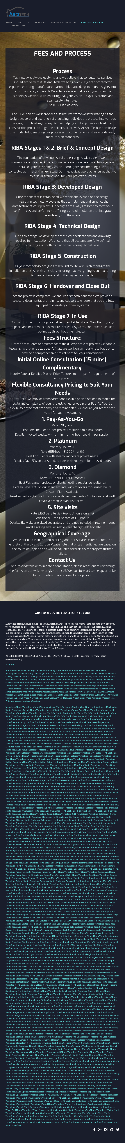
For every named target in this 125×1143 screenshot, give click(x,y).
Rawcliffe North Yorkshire (41, 862)
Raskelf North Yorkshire (82, 856)
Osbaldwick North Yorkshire (55, 820)
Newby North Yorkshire (27, 774)
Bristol (104, 670)
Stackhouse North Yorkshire (73, 984)
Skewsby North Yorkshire (97, 948)
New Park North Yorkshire (87, 765)
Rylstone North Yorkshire (41, 896)
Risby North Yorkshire (77, 875)
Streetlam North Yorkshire (51, 1009)
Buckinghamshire (14, 673)
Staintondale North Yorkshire (19, 991)
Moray (24, 688)
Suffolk (98, 694)
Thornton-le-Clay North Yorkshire (44, 1061)
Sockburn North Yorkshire (90, 963)
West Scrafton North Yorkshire (61, 1122)
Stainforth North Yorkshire (44, 988)
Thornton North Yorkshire (101, 1055)
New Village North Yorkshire (64, 768)
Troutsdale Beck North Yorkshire (21, 1085)
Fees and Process (92, 22)
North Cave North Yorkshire (62, 789)
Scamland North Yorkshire (18, 911)
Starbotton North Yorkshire (18, 997)
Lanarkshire (11, 685)
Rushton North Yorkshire (28, 893)
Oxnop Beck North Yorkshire (72, 832)
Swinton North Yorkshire (44, 1030)
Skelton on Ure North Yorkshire (45, 948)
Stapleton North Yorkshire (50, 994)
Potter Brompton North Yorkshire (52, 850)
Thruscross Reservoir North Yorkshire (68, 1073)
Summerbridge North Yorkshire (21, 1015)
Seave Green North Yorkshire (64, 923)
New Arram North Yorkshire (83, 762)
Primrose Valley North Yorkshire (57, 853)
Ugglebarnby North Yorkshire (19, 1088)
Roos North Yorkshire (16, 884)
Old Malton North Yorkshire (55, 817)
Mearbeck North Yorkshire (29, 719)
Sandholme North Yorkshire (84, 902)
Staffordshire (80, 694)
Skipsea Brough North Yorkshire (37, 951)
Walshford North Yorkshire (89, 1100)
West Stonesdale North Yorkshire (92, 1122)
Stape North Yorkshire (26, 994)
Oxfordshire (36, 691)
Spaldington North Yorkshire (29, 978)
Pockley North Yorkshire (104, 844)
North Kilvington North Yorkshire (95, 798)
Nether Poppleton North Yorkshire (22, 762)
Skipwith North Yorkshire (40, 954)
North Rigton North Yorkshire (73, 801)
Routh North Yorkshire (52, 887)
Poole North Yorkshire (106, 847)
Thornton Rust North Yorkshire (20, 1058)
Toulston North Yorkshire (79, 1079)
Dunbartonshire (100, 676)
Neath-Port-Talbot (37, 688)
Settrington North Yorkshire (97, 930)
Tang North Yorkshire (89, 1033)
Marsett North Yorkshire (58, 710)
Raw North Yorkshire (99, 859)
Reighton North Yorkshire (50, 865)
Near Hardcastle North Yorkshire (67, 759)
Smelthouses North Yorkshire (45, 960)
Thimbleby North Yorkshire (29, 1042)
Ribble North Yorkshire (103, 865)
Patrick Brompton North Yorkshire (69, 838)
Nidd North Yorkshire (97, 786)
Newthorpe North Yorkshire (48, 780)
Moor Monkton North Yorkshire (52, 746)
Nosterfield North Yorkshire (29, 807)
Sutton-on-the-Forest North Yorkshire (40, 1021)
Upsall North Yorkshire (27, 1094)
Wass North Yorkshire (104, 1107)
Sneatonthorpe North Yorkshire (61, 963)
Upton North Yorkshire (50, 1094)
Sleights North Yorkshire (102, 957)
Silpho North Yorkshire (63, 942)
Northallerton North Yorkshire (20, 804)
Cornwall (17, 676)
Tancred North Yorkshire (41, 1033)
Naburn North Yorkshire (50, 755)
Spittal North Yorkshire (27, 981)
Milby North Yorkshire (27, 737)
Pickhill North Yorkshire (27, 844)
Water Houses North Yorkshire (47, 1110)
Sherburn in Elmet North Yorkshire (92, 936)
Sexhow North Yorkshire (59, 933)
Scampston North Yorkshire (45, 911)
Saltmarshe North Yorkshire (66, 899)
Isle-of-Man (86, 682)
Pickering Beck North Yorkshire (79, 841)
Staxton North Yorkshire (93, 997)
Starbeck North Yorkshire (101, 994)
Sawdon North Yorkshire (77, 905)
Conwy (8, 676)
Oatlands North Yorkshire (58, 813)
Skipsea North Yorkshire (66, 951)
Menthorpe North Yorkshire (29, 725)
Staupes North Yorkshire (44, 997)
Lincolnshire (50, 685)
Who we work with (63, 22)
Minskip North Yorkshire (17, 740)
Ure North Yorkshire (97, 1094)
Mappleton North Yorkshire (18, 707)
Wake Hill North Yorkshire (29, 1097)
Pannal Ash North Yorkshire (94, 835)
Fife (82, 679)
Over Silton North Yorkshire (72, 829)
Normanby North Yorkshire (35, 789)
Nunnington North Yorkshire (35, 810)
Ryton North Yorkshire (89, 896)
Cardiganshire (64, 673)
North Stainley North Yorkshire (103, 801)
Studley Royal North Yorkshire (50, 1012)
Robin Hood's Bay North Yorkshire (84, 878)
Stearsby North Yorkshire (28, 1000)
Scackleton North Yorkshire (42, 908)
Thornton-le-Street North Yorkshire (33, 1064)
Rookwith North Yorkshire (79, 881)
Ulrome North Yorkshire (98, 1088)
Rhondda (102, 691)
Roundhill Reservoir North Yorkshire (23, 887)
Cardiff (53, 673)
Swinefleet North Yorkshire (67, 1027)
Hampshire (36, 682)
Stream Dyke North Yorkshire (80, 1006)
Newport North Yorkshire (70, 777)
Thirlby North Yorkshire (85, 1042)
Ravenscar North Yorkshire (18, 859)
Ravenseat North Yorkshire (45, 859)
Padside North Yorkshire (40, 835)
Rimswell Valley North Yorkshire (58, 871)
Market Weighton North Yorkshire (89, 707)
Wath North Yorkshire (73, 1110)
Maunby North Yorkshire (85, 716)
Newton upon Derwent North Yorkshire (69, 783)
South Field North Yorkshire (61, 969)
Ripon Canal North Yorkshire (29, 875)
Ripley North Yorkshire (86, 871)
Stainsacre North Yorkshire (71, 988)
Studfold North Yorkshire (102, 1009)
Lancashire (23, 685)
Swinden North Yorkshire (17, 1027)
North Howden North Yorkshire (63, 798)
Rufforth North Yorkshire (85, 890)
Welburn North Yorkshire (52, 1116)
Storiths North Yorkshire (27, 1006)
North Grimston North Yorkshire (31, 798)
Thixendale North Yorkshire (68, 1046)
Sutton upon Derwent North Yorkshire (83, 1018)
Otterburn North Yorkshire (86, 823)
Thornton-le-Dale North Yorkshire (78, 1061)
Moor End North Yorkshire (74, 743)
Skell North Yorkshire (103, 945)
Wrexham (36, 701)
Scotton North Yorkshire (58, 917)
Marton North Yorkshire (27, 713)
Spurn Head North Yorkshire (45, 984)
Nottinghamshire (13, 691)
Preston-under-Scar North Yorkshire (23, 853)
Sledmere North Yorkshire (77, 957)
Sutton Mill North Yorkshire (29, 1018)
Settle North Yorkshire (40, 930)
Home (8, 22)
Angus (33, 670)
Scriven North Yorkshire (27, 920)
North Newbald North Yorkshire (42, 801)
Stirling (90, 694)
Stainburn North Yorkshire (18, 988)
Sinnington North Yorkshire (29, 945)
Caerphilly (28, 673)
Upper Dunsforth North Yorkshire (38, 1091)
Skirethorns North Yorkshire (68, 954)
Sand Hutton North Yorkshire (56, 902)
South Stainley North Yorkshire (31, 975)
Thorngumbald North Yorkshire (61, 1052)
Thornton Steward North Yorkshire (53, 1058)
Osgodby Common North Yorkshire (86, 820)
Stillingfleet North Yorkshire (54, 1000)
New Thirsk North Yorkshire (36, 768)
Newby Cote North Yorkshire (91, 771)
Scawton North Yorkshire (58, 914)
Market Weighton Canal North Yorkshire (52, 707)
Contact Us (18, 25)
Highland (75, 682)
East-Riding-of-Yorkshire (38, 679)
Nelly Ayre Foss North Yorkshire (99, 759)
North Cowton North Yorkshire (37, 792)
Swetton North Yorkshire (77, 1024)
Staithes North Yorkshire (46, 991)
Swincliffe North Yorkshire (102, 1024)
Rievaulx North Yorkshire (90, 868)
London (60, 685)
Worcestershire (22, 701)
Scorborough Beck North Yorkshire (88, 914)
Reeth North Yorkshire (27, 865)
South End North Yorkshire (35, 969)
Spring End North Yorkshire (77, 981)
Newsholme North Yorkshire (19, 780)
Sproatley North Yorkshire (104, 981)
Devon (58, 676)
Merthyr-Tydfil (95, 685)
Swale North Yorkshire (27, 1024)
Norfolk (59, 688)
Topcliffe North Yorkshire (53, 1079)
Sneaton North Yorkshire (34, 963)
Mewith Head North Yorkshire (58, 725)
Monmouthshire (13, 688)
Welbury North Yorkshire (77, 1116)
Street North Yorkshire (27, 1009)
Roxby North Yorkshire (100, 887)
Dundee (111, 676)
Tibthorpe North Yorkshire (35, 1076)
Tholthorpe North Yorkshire (95, 1046)
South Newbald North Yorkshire (77, 972)
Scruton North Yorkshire (52, 920)
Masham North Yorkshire (34, 716)
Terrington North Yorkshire (58, 1036)
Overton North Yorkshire (99, 829)
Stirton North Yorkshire (106, 1000)
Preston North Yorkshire (103, 850)
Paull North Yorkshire (53, 841)
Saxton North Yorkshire (16, 908)
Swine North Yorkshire (42, 1027)
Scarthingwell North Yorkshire (30, 914)
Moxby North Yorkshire (58, 749)
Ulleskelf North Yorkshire (73, 1088)
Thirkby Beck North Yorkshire (58, 1042)
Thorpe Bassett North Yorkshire (66, 1064)
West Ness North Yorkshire (79, 1119)
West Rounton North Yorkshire (30, 1122)
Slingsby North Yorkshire (17, 960)
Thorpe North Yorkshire (17, 1067)
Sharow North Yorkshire (84, 933)
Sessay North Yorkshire (17, 930)
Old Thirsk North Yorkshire (82, 817)
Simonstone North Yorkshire (89, 942)
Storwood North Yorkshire (53, 1006)
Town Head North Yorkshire (19, 1082)
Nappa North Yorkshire (100, 755)
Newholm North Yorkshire (18, 777)
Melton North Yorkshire (53, 722)
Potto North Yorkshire (79, 850)
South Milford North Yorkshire (47, 972)
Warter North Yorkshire (76, 1104)
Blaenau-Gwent (93, 670)
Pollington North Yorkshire (81, 847)
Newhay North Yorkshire (106, 774)
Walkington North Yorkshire (29, 1100)
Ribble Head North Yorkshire (78, 865)
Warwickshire (36, 697)
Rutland (110, 691)
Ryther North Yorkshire (65, 896)
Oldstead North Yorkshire (28, 820)
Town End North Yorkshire (105, 1079)
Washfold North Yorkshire (80, 1107)
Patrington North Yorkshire (29, 841)
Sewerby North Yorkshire (34, 933)
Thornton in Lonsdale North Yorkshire (70, 1055)
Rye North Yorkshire (105, 893)
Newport (50, 688)
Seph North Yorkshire (104, 926)
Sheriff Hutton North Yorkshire (37, 939)
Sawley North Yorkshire (101, 905)
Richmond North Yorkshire (64, 868)
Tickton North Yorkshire (60, 1076)
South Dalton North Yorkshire (91, 966)
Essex (77, 679)
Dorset (65, 676)
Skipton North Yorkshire (90, 951)
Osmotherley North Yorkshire (30, 823)
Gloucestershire (13, 682)
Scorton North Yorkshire (34, 917)
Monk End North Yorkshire (99, 740)
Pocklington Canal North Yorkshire (22, 847)
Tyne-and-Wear (21, 697)
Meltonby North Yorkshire (78, 722)
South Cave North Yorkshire (35, 966)
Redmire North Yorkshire (90, 862)
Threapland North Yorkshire (35, 1070)
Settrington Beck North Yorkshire (67, 930)
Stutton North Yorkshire (77, 1012)
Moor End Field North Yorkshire (45, 743)
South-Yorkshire (66, 694)
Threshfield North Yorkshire (63, 1070)
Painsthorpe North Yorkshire (67, 835)
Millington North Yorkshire (102, 737)
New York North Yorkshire (92, 768)
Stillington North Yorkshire (82, 1000)
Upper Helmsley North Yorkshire (71, 1091)
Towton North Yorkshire (100, 1082)
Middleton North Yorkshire (35, 731)
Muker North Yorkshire (81, 749)
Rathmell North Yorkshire (106, 856)
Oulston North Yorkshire (57, 826)
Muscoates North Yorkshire (52, 752)
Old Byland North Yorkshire (84, 813)
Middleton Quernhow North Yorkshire (34, 734)
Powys (80, 691)
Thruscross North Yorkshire (35, 1073)
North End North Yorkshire (43, 795)
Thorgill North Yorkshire (61, 1049)
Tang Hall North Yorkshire (66, 1033)
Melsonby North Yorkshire (29, 722)
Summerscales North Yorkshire (52, 1015)
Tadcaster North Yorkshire (94, 1030)
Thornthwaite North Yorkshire (36, 1055)
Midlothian (108, 685)
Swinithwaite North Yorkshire (95, 1027)
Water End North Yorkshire (18, 1110)
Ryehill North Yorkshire (17, 896)
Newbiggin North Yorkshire (35, 771)
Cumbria (26, 676)
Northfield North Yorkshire (48, 804)
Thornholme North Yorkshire (92, 1052)
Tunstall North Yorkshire (50, 1085)
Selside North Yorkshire (81, 926)
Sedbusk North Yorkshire (91, 923)
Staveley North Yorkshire (68, 997)
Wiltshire (9, 701)
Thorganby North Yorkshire (35, 1049)
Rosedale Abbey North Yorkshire (43, 884)
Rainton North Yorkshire (86, 853)
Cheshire (92, 673)
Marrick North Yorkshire (34, 710)
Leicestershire (36, 685)
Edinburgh (68, 679)
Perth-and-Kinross (67, 691)
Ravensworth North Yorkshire (74, 859)
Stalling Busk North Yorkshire (73, 991)
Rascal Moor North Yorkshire (55, 856)
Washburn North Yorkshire (53, 1107)
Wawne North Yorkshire (27, 1113)
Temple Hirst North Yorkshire (30, 1036)
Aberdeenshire (12, 670)
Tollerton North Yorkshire (28, 1079)
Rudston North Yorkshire (61, 890)
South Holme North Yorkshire (90, 969)
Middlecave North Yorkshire (29, 728)
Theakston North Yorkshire (81, 1039)
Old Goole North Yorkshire (28, 817)
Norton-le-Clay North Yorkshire (77, 804)
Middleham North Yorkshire (57, 728)
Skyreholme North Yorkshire (49, 957)
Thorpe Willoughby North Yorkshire (82, 1067)
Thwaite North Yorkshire (100, 1073)
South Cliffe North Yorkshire (63, 966)
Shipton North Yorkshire (64, 939)
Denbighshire (37, 676)
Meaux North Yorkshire (54, 719)
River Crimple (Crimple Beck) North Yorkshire (44, 878)
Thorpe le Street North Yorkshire (98, 1064)
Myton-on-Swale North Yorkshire (21, 755)
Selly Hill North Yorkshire (56, 926)
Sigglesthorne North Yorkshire (37, 942)
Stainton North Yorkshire (96, 988)
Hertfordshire (64, 682)
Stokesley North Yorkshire (57, 1003)
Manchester (70, 685)
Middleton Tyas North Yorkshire (68, 734)
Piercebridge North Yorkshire (77, 844)
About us (24, 22)
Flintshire (89, 679)
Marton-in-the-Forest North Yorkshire (81, 713)
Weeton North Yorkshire (28, 1116)
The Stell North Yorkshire (55, 1039)
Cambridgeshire (42, 673)
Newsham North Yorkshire (96, 777)
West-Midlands (64, 697)
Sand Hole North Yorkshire (29, 902)
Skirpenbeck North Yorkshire (19, 957)
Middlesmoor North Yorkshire (86, 728)
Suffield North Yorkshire (101, 1012)
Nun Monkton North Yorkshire (88, 807)
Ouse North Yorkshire (79, 826)
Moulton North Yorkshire (34, 749)
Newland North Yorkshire (44, 777)
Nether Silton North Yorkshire (54, 762)
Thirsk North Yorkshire (16, 1046)
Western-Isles (109, 697)
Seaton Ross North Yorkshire (36, 923)
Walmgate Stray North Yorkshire (59, 1100)
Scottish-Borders (13, 694)
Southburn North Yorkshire (59, 975)
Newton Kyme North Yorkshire (77, 780)
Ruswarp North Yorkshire (82, 893)
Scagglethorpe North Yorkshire (71, 908)
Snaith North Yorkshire (96, 960)
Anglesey (25, 670)
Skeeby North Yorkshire (55, 945)
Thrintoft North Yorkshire (90, 1070)
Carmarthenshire (79, 673)
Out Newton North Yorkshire (45, 829)
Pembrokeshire (50, 691)
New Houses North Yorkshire (59, 765)
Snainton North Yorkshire (72, 960)
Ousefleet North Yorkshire (18, 829)
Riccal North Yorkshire (16, 868)
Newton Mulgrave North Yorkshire (33, 783)
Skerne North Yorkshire (72, 948)
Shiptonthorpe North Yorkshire (91, 939)
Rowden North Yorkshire (76, 887)
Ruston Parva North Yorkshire (54, 893)
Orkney (26, 691)
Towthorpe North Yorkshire (74, 1082)
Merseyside (82, 685)
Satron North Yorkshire (53, 905)
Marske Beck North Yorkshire (85, 710)
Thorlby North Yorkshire (86, 1049)
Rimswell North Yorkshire (28, 871)
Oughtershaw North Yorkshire (30, 826)
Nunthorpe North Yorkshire (63, 810)
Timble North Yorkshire (83, 1076)
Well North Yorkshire (26, 1119)
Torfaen (9, 697)
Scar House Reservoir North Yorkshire (78, 911)
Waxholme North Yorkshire (53, 1113)
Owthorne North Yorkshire (45, 832)
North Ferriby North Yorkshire (71, 795)
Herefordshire (50, 682)
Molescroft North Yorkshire (71, 740)
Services (40, 22)
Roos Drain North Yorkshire (105, 881)
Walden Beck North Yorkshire (56, 1097)
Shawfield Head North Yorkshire (59, 936)
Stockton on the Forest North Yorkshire (24, 1003)
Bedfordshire (68, 670)
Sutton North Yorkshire (54, 1018)
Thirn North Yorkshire (108, 1042)
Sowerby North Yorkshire (85, 975)
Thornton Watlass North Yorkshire (87, 1058)
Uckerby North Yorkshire (99, 1085)
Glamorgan (99, 679)
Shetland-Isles (29, 694)
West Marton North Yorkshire (51, 1119)
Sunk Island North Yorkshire (82, 1015)
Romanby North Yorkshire (52, 881)
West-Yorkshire (93, 697)
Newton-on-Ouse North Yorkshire (32, 786)
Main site (9, 664)
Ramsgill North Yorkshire (28, 856)
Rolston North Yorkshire (27, 881)
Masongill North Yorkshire (60, 716)
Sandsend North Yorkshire (28, 905)
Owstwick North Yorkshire (18, 832)
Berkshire (80, 670)
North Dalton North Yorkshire (66, 792)
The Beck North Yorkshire (85, 1036)
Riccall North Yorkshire (39, 868)
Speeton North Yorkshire (82, 978)
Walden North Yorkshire (84, 1097)
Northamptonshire (89, 688)
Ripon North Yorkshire (55, 875)
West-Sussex (79, 697)
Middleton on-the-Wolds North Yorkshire (68, 731)
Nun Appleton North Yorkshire (58, 807)
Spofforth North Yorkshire (51, 981)
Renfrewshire (91, 691)
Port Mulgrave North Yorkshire (20, 850)
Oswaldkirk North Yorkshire (59, 823)
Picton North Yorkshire (51, 844)
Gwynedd (26, 682)
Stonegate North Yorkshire (83, 1003)
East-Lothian (20, 679)
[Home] (18, 8)
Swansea (113, 694)
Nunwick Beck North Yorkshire (92, 810)
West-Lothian (50, 697)
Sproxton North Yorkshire (18, 984)
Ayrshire (57, 670)
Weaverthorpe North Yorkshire (82, 1113)
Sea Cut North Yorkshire (75, 920)
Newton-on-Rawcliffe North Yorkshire (67, 786)
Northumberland (107, 688)
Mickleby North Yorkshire (86, 725)
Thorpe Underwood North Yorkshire (47, 1067)
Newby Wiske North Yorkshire (79, 774)
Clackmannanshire (107, 673)
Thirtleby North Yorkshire (41, 1046)
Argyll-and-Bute (44, 670)
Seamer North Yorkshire (100, 920)
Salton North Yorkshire (91, 899)
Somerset (52, 694)
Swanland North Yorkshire (51, 1024)
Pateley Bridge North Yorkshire (37, 838)
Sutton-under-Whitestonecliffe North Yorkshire (81, 1021)
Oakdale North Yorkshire (34, 813)
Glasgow (109, 679)
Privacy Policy (98, 655)
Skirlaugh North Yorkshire (95, 954)
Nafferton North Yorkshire (75, 755)
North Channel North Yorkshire (92, 789)
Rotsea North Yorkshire (101, 884)
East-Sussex (57, 679)
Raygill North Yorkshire (66, 862)
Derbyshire (49, 676)
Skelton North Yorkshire (17, 948)
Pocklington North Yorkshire (54, 847)
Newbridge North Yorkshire (63, 771)
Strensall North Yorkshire (76, 1009)
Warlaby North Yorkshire (28, 1104)
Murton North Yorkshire (27, 752)
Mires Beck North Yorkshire (44, 740)
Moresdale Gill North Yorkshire (83, 746)
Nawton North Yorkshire (38, 759)
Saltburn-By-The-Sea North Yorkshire (34, 899)
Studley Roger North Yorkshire (20, 1012)
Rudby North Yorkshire (37, 890)
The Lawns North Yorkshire (29, 1039)
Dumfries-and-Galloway (80, 676)
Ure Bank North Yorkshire (74, 1094)
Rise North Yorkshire (99, 875)
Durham (9, 679)
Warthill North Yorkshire (28, 1107)
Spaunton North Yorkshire (56, 978)
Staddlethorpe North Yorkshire (102, 984)
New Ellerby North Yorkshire (30, 765)
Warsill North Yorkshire (52, 1104)
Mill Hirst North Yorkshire (76, 737)
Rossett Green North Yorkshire (75, 884)
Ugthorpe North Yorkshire (47, 1088)
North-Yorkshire (72, 688)
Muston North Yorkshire (78, 752)
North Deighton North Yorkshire (96, 792)
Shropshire (42, 694)
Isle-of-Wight (98, 682)
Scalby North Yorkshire (98, 908)
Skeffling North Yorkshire (79, 945)
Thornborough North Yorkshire (31, 1052)
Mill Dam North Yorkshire (50, 737)
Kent (108, 682)
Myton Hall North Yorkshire (104, 752)
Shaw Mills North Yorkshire (29, 936)
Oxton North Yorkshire (98, 832)
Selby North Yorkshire (33, 926)
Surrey (105, 694)
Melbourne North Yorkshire (79, 719)
